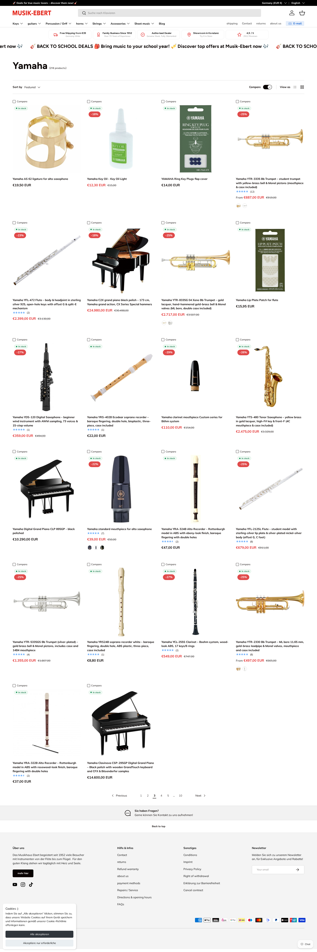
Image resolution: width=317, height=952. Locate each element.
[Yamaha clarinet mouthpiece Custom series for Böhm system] (195, 377)
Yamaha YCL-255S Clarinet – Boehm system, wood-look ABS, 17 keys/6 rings (194, 644)
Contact (247, 23)
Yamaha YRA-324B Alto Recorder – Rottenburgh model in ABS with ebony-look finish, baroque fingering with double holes (193, 533)
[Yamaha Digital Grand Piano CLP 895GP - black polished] (47, 489)
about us (275, 23)
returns (261, 23)
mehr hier (23, 873)
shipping (232, 23)
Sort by (17, 87)
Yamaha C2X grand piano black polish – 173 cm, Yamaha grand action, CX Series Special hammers (119, 302)
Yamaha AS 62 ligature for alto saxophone (40, 179)
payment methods (128, 883)
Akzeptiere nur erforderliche (39, 943)
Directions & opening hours (134, 897)
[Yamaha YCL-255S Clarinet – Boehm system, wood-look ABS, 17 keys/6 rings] (195, 602)
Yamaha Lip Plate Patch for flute (257, 300)
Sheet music (142, 23)
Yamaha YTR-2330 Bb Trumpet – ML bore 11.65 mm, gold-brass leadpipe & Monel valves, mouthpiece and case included (270, 646)
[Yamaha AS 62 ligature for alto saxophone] (47, 139)
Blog (162, 23)
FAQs (120, 904)
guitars (32, 23)
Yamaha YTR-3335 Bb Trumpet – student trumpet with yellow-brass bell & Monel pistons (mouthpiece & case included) (269, 183)
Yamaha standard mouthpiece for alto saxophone (119, 529)
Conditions (190, 855)
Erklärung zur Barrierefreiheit (201, 883)
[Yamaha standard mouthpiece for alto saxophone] (121, 489)
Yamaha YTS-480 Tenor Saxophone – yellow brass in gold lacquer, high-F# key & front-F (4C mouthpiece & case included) (268, 421)
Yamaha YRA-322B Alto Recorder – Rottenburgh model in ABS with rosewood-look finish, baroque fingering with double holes (45, 767)
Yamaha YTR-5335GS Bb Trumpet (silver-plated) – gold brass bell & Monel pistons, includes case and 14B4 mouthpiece (45, 646)
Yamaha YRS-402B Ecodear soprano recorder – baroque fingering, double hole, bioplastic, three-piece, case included (119, 421)
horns (79, 23)
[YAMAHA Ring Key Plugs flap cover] (195, 139)
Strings (97, 23)
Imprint (187, 862)
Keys (16, 23)
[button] (302, 13)
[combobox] (169, 13)
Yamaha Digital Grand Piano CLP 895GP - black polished (44, 531)
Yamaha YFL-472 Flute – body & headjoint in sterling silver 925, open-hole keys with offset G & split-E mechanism (47, 304)
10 (180, 795)
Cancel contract (193, 890)
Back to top (158, 826)
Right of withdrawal (196, 876)
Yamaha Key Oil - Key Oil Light (107, 179)
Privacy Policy (192, 869)
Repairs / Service (127, 890)
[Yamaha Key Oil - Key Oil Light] (121, 139)
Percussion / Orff (56, 23)
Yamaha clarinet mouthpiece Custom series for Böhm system (191, 419)
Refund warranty (128, 869)
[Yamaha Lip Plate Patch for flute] (270, 260)
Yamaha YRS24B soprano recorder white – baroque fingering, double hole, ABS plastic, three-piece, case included (120, 646)
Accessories (118, 23)
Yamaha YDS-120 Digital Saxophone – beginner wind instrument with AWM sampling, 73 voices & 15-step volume (45, 421)
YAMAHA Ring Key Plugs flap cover (184, 179)
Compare (255, 87)
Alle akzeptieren (39, 934)
